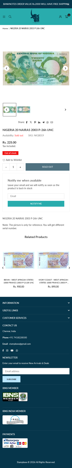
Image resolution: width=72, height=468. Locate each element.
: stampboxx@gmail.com (19, 343)
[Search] (10, 16)
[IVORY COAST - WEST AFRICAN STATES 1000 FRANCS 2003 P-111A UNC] (49, 260)
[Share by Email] (52, 122)
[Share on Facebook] (26, 122)
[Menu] (4, 16)
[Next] (65, 68)
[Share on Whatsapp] (47, 122)
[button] (66, 17)
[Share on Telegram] (43, 122)
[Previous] (6, 68)
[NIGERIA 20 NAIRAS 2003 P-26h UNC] (9, 109)
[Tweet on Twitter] (31, 122)
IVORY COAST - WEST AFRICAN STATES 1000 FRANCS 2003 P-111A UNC (48, 281)
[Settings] (60, 17)
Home (5, 28)
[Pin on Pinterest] (35, 122)
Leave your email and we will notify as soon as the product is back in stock (33, 187)
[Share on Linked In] (39, 122)
